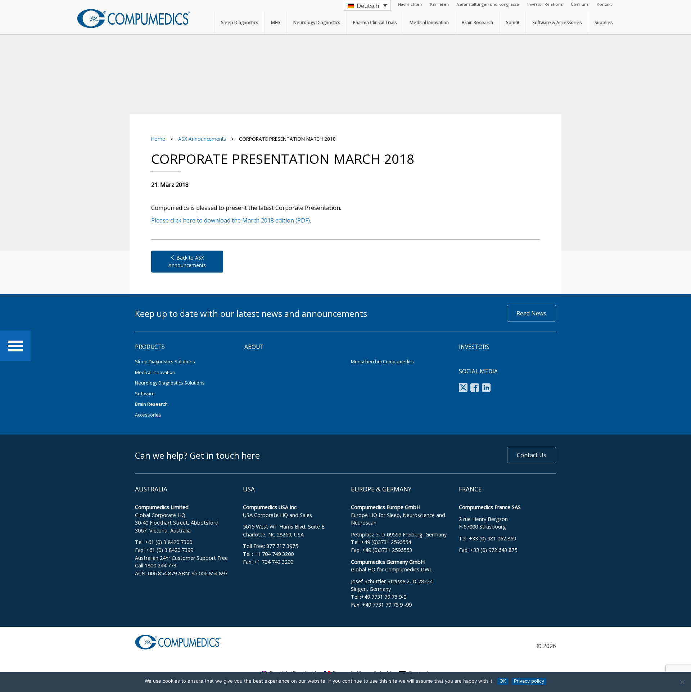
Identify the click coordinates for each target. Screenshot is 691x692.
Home (158, 138)
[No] (682, 682)
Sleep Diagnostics (239, 22)
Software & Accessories (557, 22)
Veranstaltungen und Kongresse (488, 4)
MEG (275, 22)
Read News (531, 313)
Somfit (512, 22)
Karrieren (439, 4)
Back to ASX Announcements (187, 261)
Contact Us (531, 455)
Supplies (604, 22)
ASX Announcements (202, 138)
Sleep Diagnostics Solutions (165, 361)
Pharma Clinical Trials (375, 22)
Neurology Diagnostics (316, 22)
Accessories (148, 415)
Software (145, 393)
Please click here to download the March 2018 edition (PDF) (230, 220)
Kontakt (604, 4)
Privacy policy (529, 681)
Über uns (579, 4)
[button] (367, 5)
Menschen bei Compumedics (382, 361)
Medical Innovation (429, 22)
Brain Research (477, 22)
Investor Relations (545, 4)
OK (503, 681)
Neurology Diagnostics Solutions (170, 382)
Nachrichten (410, 4)
